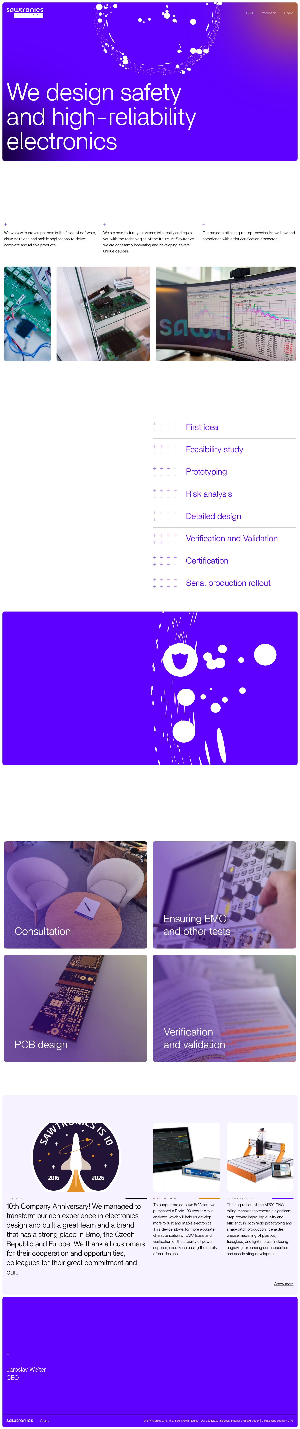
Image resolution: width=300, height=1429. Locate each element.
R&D (249, 13)
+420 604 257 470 (127, 1388)
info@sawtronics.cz (128, 1380)
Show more (283, 1284)
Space (288, 13)
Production (268, 13)
